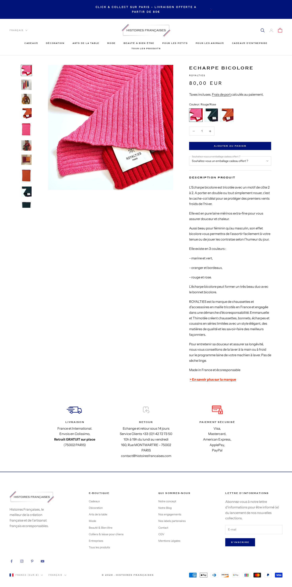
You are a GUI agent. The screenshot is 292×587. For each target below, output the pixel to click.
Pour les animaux (210, 43)
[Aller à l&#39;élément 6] (26, 145)
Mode (111, 43)
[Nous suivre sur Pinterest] (32, 561)
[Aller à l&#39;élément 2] (26, 84)
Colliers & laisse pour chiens (106, 534)
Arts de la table (86, 43)
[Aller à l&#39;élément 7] (26, 159)
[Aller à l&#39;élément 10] (26, 207)
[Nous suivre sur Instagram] (22, 561)
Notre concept (167, 501)
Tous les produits (146, 48)
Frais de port (221, 94)
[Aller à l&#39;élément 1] (26, 70)
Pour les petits (175, 43)
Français (16, 30)
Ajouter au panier (230, 146)
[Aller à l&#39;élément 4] (26, 113)
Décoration (55, 43)
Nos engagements (169, 514)
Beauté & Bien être (139, 43)
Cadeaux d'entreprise (250, 43)
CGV (161, 534)
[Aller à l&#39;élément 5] (26, 129)
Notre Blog (165, 508)
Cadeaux (31, 43)
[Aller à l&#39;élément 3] (26, 99)
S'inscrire (240, 542)
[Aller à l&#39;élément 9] (26, 191)
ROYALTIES (197, 75)
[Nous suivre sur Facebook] (12, 561)
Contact (163, 527)
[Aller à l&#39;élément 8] (26, 175)
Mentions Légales (169, 541)
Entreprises (96, 541)
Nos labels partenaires (172, 521)
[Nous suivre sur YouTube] (42, 561)
